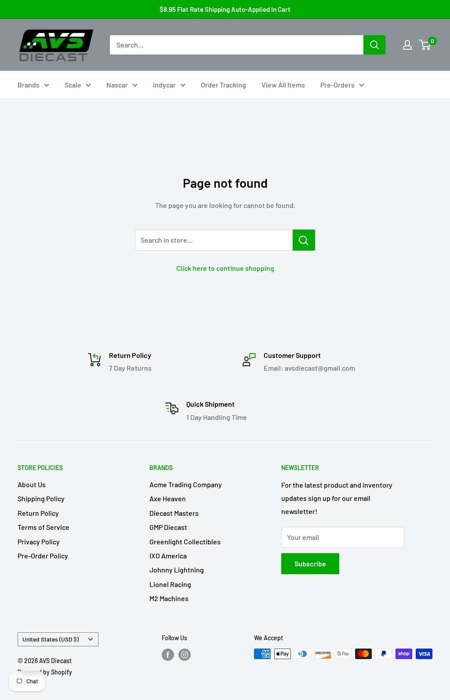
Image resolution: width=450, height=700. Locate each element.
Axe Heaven (167, 498)
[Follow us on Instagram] (184, 655)
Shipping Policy (41, 498)
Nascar (117, 84)
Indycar (164, 84)
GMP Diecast (168, 527)
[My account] (407, 45)
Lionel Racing (170, 584)
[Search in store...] (304, 240)
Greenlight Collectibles (185, 541)
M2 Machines (169, 598)
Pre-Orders (337, 84)
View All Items (283, 84)
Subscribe (310, 563)
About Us (32, 484)
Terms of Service (43, 527)
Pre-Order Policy (43, 555)
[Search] (374, 45)
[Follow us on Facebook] (168, 655)
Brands (29, 84)
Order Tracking (223, 84)
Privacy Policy (39, 541)
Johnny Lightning (176, 569)
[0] (425, 45)
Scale (73, 84)
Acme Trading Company (185, 484)
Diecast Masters (174, 513)
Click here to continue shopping (225, 268)
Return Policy (38, 513)
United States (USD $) (50, 639)
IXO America (168, 555)
